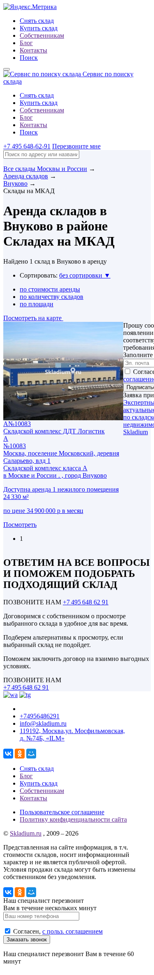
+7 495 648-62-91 (27, 146)
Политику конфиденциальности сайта (73, 819)
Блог (26, 42)
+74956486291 (40, 716)
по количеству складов (51, 296)
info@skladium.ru (43, 723)
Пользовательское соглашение (62, 812)
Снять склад (37, 20)
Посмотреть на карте (33, 317)
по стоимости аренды (50, 289)
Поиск (29, 57)
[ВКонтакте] (8, 754)
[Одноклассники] (20, 754)
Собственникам (42, 35)
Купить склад (38, 28)
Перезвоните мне (76, 146)
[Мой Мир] (31, 754)
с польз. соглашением (72, 931)
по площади (36, 304)
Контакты (33, 50)
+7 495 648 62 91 (85, 602)
